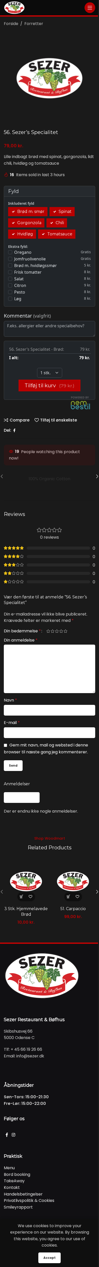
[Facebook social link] (14, 430)
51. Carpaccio (73, 908)
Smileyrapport (18, 1207)
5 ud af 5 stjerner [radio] (65, 631)
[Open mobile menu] (90, 8)
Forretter (33, 24)
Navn (10, 700)
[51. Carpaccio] (73, 881)
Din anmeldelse (21, 640)
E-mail (12, 723)
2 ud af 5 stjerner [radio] (52, 631)
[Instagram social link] (13, 1135)
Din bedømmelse (22, 631)
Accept (49, 1258)
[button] (21, 896)
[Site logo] (14, 7)
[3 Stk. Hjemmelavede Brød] (26, 881)
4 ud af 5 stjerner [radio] (61, 631)
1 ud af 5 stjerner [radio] (48, 631)
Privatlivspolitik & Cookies (29, 1200)
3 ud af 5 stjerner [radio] (57, 631)
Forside (11, 24)
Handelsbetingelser (23, 1194)
